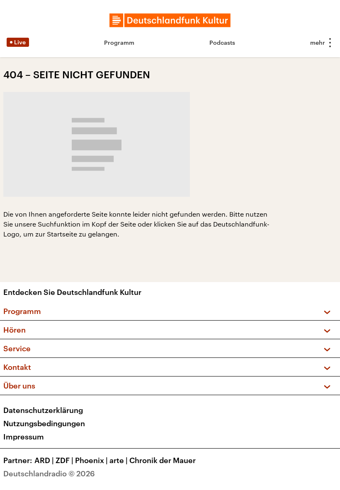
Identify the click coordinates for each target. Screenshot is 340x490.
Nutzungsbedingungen (44, 423)
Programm (119, 42)
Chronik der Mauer (162, 460)
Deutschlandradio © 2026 (49, 473)
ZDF (64, 460)
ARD (44, 460)
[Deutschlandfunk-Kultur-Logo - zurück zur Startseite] (170, 20)
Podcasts (222, 42)
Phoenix (91, 460)
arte (118, 460)
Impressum (23, 436)
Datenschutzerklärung (43, 410)
